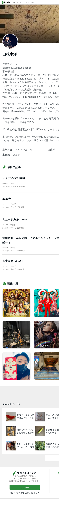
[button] (25, 487)
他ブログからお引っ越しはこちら (23, 493)
